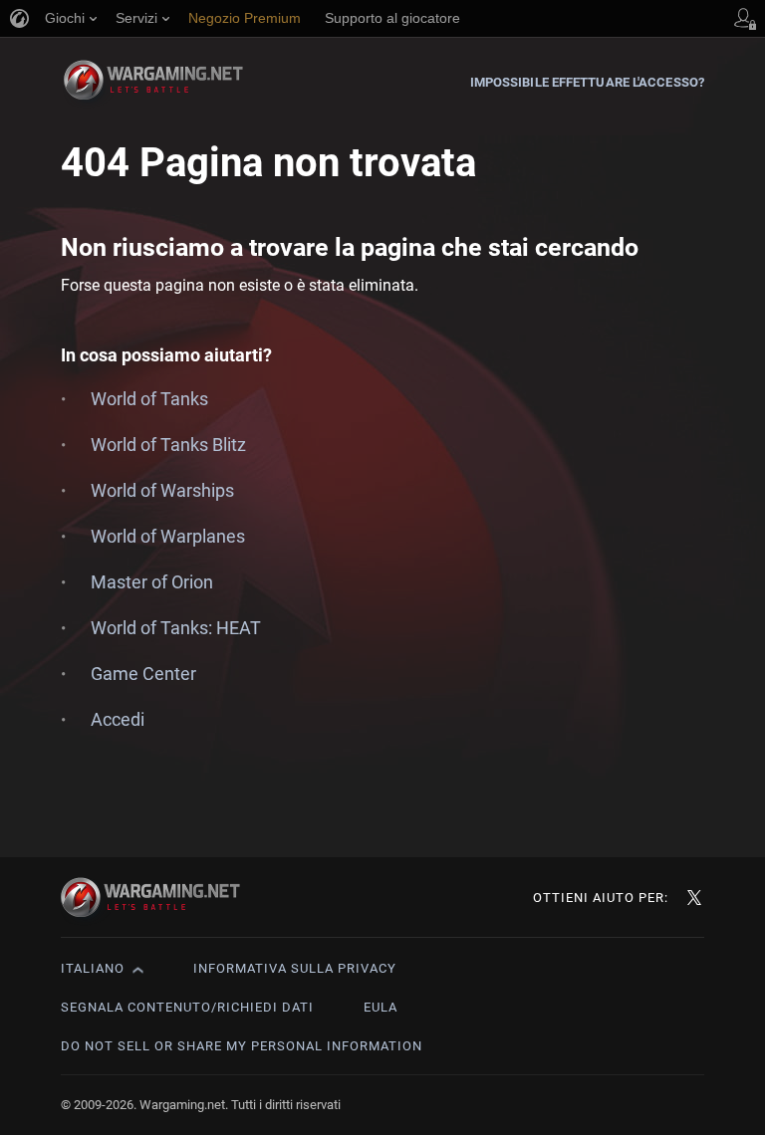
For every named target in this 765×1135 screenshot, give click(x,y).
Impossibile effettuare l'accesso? (587, 82)
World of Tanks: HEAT (176, 627)
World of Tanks (149, 398)
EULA (380, 1007)
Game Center (143, 673)
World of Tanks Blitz (168, 444)
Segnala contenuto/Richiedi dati (187, 1007)
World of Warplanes (168, 536)
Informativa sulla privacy (294, 968)
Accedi (117, 719)
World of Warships (162, 490)
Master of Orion (152, 581)
